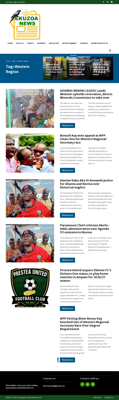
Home (8, 61)
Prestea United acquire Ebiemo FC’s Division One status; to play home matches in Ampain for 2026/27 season (85, 275)
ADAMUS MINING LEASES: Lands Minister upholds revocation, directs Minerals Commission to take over (86, 94)
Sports (96, 60)
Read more (67, 125)
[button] (109, 50)
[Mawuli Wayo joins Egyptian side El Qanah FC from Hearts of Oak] (54, 68)
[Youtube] (111, 2)
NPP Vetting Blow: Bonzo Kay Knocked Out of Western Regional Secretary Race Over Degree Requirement (84, 324)
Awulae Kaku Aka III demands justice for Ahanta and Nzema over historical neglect (86, 184)
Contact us (108, 397)
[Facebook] (103, 2)
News (49, 60)
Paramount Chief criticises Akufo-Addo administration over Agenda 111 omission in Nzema (85, 228)
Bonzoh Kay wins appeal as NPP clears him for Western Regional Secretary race (83, 139)
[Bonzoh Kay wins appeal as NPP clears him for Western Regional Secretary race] (30, 153)
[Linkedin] (87, 384)
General (73, 55)
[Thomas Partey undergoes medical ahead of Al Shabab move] (101, 68)
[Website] (107, 2)
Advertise (97, 397)
